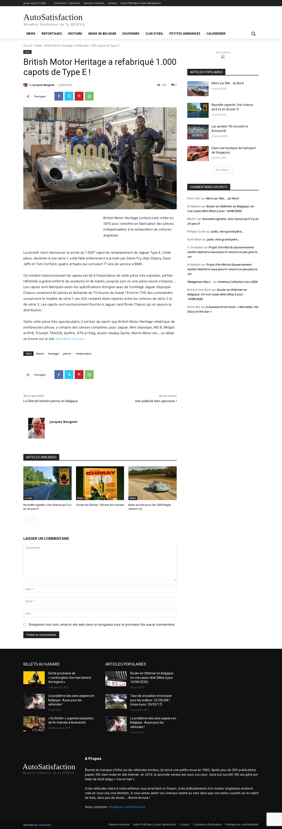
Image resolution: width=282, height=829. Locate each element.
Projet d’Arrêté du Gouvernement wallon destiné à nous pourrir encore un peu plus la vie (222, 252)
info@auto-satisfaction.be (127, 807)
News (38, 45)
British (40, 353)
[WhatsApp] (89, 96)
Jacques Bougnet (43, 84)
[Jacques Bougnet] (26, 85)
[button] (253, 33)
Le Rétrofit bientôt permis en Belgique (50, 401)
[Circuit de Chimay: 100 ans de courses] (100, 483)
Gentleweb (44, 825)
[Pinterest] (79, 96)
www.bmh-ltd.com (69, 339)
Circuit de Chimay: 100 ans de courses (100, 504)
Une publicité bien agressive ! (156, 401)
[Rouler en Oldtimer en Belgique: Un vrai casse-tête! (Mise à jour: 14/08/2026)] (116, 678)
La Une (28, 498)
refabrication (83, 353)
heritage (53, 353)
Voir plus (221, 170)
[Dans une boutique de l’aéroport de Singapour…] (198, 153)
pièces (67, 353)
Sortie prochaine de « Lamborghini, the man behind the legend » (69, 677)
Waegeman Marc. (199, 282)
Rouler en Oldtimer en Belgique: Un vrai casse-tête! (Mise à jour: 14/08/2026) (217, 294)
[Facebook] (58, 96)
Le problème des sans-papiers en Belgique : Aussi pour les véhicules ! (71, 700)
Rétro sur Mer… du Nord (228, 83)
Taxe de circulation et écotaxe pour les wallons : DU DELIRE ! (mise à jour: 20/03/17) (151, 700)
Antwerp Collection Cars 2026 (237, 282)
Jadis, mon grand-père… (227, 231)
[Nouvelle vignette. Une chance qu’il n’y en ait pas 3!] (47, 483)
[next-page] (33, 520)
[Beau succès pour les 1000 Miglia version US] (152, 483)
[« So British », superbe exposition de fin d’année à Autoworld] (34, 723)
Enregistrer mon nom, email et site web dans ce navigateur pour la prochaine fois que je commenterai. (102, 624)
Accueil (27, 45)
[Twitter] (69, 96)
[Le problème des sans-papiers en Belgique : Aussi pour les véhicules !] (34, 701)
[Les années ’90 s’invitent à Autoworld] (198, 131)
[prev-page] (26, 520)
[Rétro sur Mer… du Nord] (198, 88)
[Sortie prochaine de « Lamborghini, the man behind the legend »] (34, 678)
